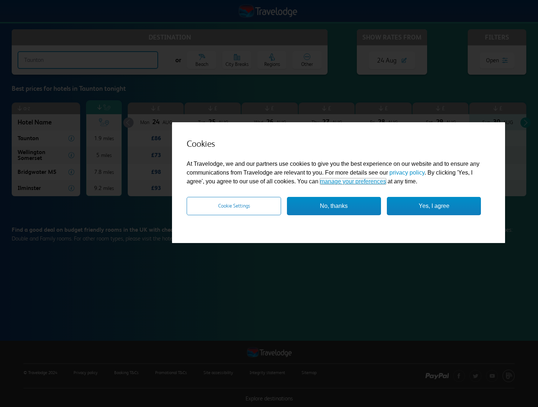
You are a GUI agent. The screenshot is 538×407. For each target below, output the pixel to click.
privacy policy (407, 172)
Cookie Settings (234, 206)
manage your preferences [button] (353, 181)
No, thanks (334, 206)
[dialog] (338, 182)
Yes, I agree (434, 206)
